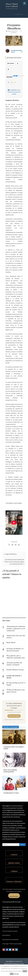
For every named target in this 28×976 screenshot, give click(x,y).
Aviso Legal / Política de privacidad (12, 944)
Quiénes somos (14, 863)
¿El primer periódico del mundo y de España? (14, 664)
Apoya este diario (14, 716)
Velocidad (9, 77)
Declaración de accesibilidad (10, 939)
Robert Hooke (11, 642)
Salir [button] (12, 973)
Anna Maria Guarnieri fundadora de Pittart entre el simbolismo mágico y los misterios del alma (14, 562)
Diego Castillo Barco (11, 554)
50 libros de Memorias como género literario (16, 691)
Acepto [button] (24, 971)
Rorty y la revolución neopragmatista (10, 771)
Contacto (14, 854)
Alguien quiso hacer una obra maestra (16, 636)
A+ (8, 82)
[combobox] (14, 844)
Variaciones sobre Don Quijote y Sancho (14, 747)
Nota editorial (6, 935)
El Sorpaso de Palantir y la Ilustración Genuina (15, 650)
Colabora (14, 871)
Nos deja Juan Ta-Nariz (11, 793)
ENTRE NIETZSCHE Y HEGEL (14, 677)
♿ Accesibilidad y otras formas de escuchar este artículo (14, 92)
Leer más (16, 973)
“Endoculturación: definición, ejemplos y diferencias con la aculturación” (16, 628)
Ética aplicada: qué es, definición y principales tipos (16, 657)
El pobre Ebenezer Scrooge (15, 670)
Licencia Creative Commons (10, 931)
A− (12, 82)
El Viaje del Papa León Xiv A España (16, 684)
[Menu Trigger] (24, 3)
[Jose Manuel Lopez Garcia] (7, 52)
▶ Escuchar (11, 63)
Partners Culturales (14, 881)
